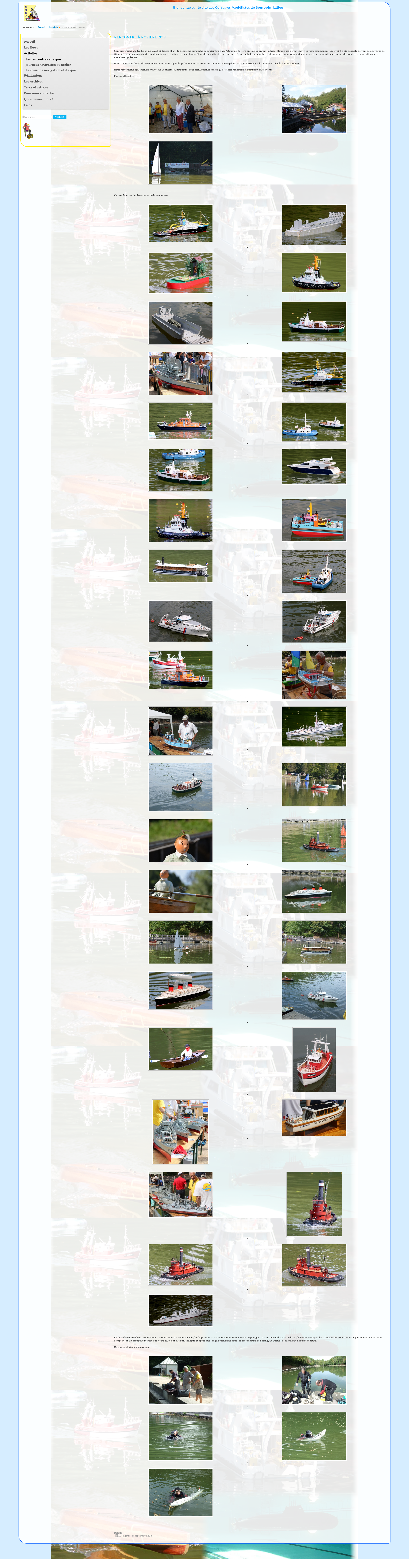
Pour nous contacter (39, 93)
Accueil (29, 41)
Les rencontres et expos (43, 59)
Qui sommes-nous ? (38, 99)
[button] (106, 54)
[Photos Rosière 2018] (181, 223)
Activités (30, 53)
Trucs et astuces (36, 87)
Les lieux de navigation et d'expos (51, 70)
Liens (28, 105)
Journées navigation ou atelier (48, 64)
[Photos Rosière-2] (181, 1380)
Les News (31, 47)
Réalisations (33, 75)
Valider (59, 117)
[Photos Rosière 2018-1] (181, 109)
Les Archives (33, 81)
